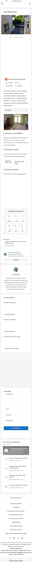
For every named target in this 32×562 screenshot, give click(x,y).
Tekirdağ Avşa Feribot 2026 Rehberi (17, 476)
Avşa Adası (16, 507)
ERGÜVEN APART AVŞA (19, 162)
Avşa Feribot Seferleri (16, 526)
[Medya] (9, 538)
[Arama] (30, 3)
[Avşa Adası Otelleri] (16, 561)
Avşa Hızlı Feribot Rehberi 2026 (18, 458)
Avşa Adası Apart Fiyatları (16, 518)
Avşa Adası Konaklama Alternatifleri (16, 533)
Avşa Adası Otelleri (16, 503)
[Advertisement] (16, 57)
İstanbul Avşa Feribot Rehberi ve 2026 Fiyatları (18, 467)
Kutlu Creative (22, 542)
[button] (11, 128)
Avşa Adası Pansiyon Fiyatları (16, 511)
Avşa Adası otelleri (9, 544)
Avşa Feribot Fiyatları (16, 530)
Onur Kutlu (11, 252)
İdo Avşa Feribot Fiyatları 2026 (18, 485)
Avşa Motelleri (16, 522)
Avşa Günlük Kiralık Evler (16, 515)
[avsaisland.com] (16, 3)
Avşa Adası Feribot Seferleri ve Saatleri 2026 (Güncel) (18, 449)
